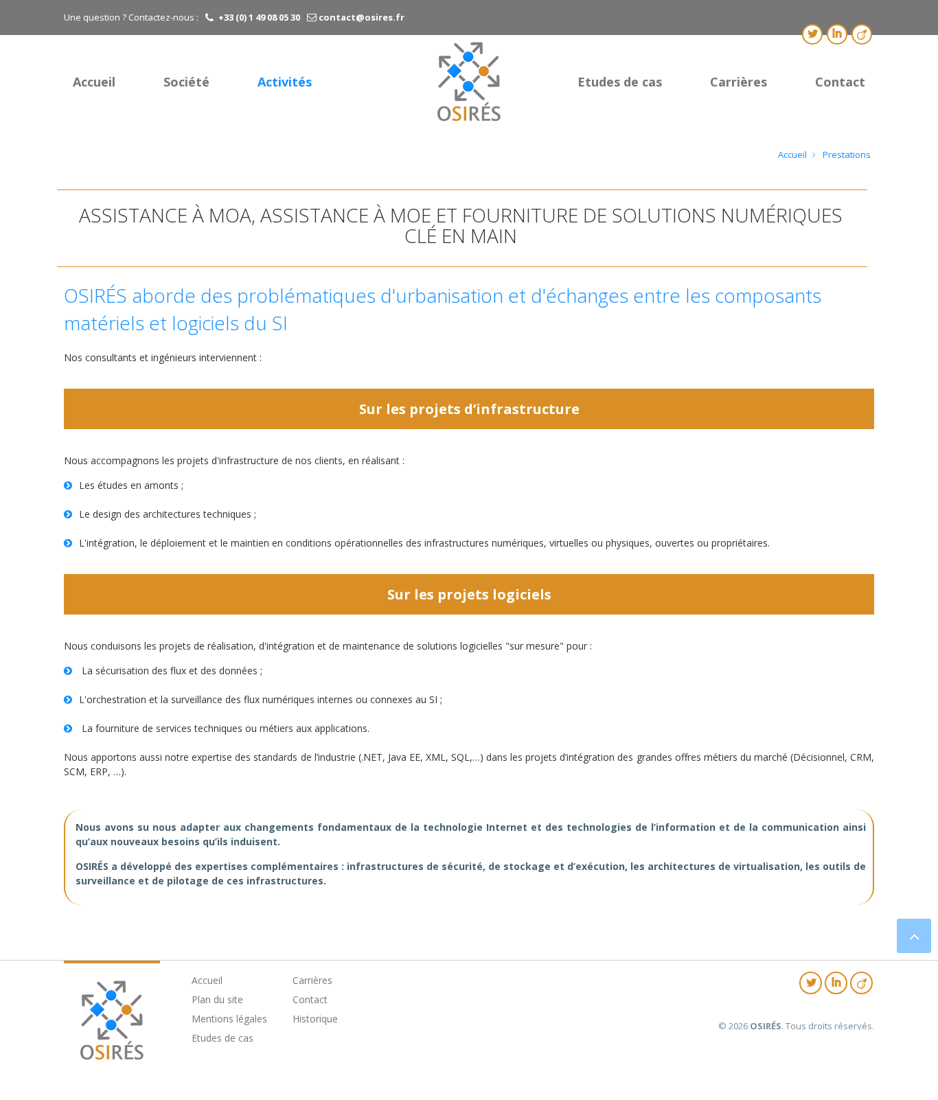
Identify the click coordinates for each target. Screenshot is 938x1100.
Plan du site (217, 999)
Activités (285, 81)
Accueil (94, 81)
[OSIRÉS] (468, 81)
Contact (840, 81)
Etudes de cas (619, 81)
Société (186, 81)
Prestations (847, 154)
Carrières (738, 81)
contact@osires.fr (360, 17)
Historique (315, 1018)
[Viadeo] (861, 34)
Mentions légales (229, 1018)
